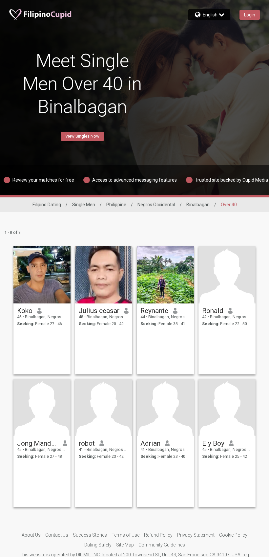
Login (249, 14)
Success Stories (90, 535)
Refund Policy (158, 535)
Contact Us (56, 535)
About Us (31, 535)
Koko (24, 311)
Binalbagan (198, 204)
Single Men (83, 204)
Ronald (212, 311)
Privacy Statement (196, 535)
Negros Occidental (156, 204)
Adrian (150, 443)
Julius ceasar (99, 311)
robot (87, 443)
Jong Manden (37, 443)
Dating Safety (98, 544)
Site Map (125, 544)
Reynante (154, 311)
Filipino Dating (46, 204)
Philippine (116, 204)
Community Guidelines (161, 544)
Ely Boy (213, 443)
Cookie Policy (233, 535)
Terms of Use (125, 535)
